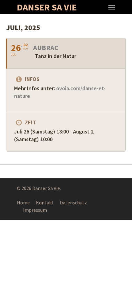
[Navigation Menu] (111, 7)
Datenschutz (73, 202)
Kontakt (45, 202)
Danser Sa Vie (47, 7)
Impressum (35, 210)
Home (23, 202)
